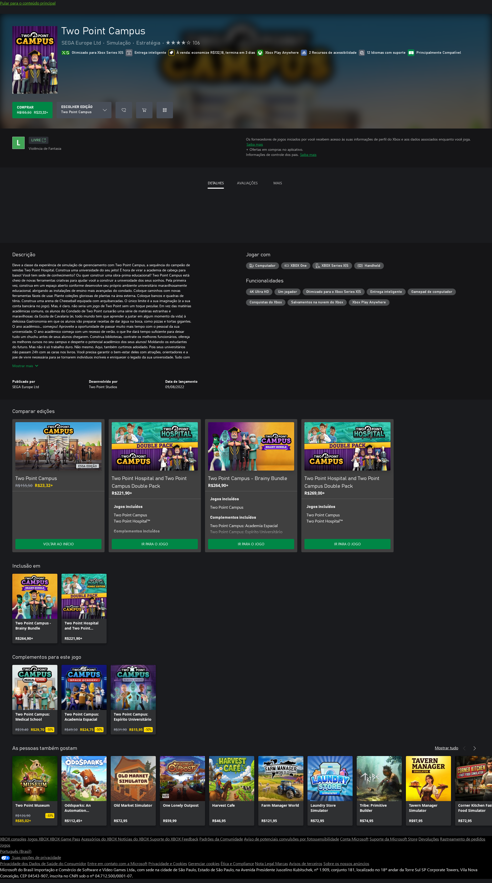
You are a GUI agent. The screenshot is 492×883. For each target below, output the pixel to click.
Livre (36, 140)
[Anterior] (464, 748)
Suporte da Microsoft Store (393, 839)
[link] (34, 608)
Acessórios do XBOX (99, 839)
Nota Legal (265, 863)
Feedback (190, 839)
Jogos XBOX (38, 839)
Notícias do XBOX (134, 839)
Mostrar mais (22, 365)
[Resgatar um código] (165, 110)
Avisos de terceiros (305, 863)
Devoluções (428, 839)
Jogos (5, 845)
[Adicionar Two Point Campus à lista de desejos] (124, 110)
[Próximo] (474, 748)
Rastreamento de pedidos (462, 839)
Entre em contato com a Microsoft (117, 863)
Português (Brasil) (16, 851)
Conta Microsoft (354, 839)
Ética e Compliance (237, 863)
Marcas (281, 863)
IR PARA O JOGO (154, 543)
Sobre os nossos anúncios (346, 863)
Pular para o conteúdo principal (28, 3)
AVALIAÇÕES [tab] (247, 182)
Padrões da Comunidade (221, 839)
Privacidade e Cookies (167, 863)
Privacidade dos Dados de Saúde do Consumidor (43, 863)
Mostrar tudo (446, 747)
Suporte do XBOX (166, 839)
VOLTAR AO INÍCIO (58, 543)
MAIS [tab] (277, 182)
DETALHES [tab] (216, 182)
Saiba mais (255, 144)
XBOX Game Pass (65, 839)
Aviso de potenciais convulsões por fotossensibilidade (291, 839)
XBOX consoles (13, 839)
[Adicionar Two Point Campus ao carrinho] (144, 110)
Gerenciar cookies (204, 863)
